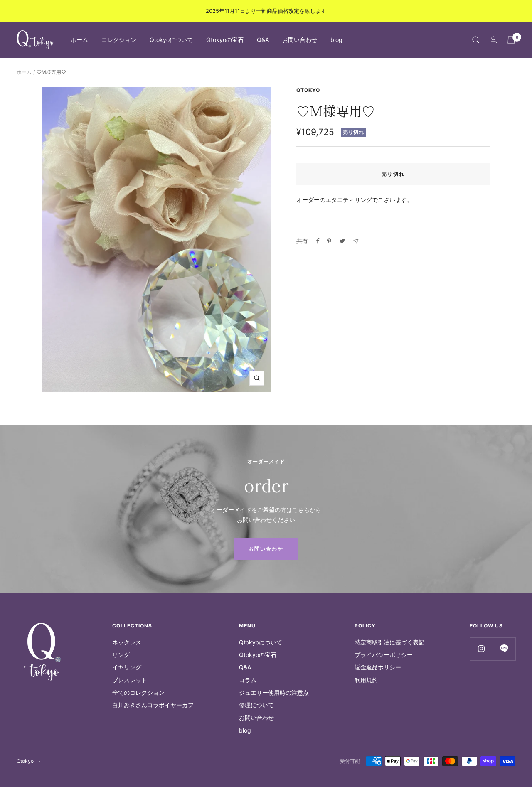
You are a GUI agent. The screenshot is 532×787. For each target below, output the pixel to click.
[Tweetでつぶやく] (342, 241)
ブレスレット (129, 680)
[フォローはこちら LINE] (504, 648)
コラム (247, 680)
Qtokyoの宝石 (225, 39)
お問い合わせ (299, 39)
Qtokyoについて (171, 39)
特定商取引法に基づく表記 (389, 642)
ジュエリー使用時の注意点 (274, 692)
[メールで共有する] (356, 241)
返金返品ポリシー (378, 667)
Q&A (263, 39)
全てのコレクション (138, 692)
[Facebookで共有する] (318, 241)
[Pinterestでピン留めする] (329, 241)
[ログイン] (493, 39)
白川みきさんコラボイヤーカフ (153, 704)
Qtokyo (308, 90)
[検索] (476, 40)
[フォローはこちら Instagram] (481, 648)
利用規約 (366, 680)
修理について (256, 704)
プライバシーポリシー (384, 654)
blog (336, 39)
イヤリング (126, 667)
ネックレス (126, 642)
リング (121, 654)
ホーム (79, 39)
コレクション (118, 39)
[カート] (511, 40)
